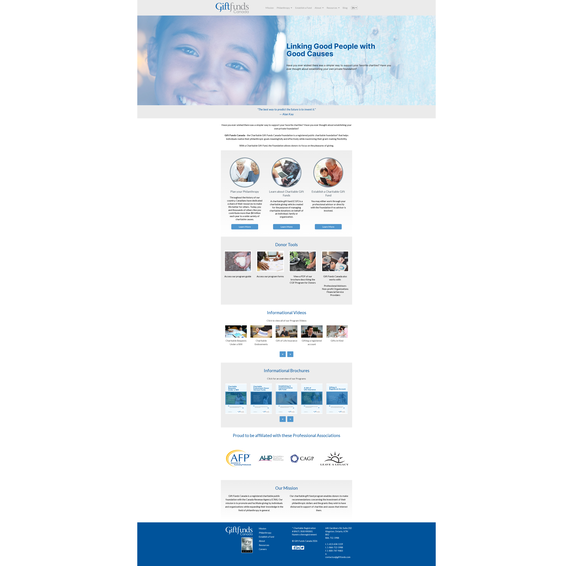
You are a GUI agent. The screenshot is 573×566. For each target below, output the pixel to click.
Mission (269, 7)
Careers (263, 549)
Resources (332, 7)
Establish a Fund (303, 7)
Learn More (245, 226)
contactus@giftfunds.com (337, 557)
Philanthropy (284, 7)
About (318, 7)
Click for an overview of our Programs (286, 378)
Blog (345, 7)
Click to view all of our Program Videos (286, 320)
